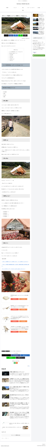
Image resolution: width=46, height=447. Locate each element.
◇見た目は (11, 57)
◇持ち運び (11, 54)
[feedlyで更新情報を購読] (15, 363)
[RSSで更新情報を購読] (17, 363)
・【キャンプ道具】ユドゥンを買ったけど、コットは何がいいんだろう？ (15, 261)
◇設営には (11, 56)
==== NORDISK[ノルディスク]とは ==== (16, 51)
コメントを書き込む (15, 435)
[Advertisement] (16, 341)
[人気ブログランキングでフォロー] (39, 55)
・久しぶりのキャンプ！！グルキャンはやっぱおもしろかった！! (13, 268)
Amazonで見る (23, 309)
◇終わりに (11, 60)
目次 (14, 49)
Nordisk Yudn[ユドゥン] (13, 53)
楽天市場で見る (15, 309)
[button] (25, 35)
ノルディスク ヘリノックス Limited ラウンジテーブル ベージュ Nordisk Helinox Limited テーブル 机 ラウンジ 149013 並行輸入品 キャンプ (20, 317)
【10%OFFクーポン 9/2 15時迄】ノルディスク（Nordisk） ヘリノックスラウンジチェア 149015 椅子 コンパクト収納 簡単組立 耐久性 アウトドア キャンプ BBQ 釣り (20, 328)
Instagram (43, 444)
